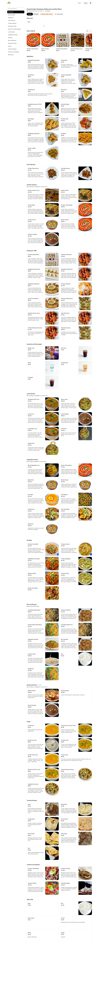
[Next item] (90, 31)
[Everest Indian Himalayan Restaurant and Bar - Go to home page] (9, 3)
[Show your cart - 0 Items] (90, 3)
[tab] (30, 14)
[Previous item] (87, 31)
